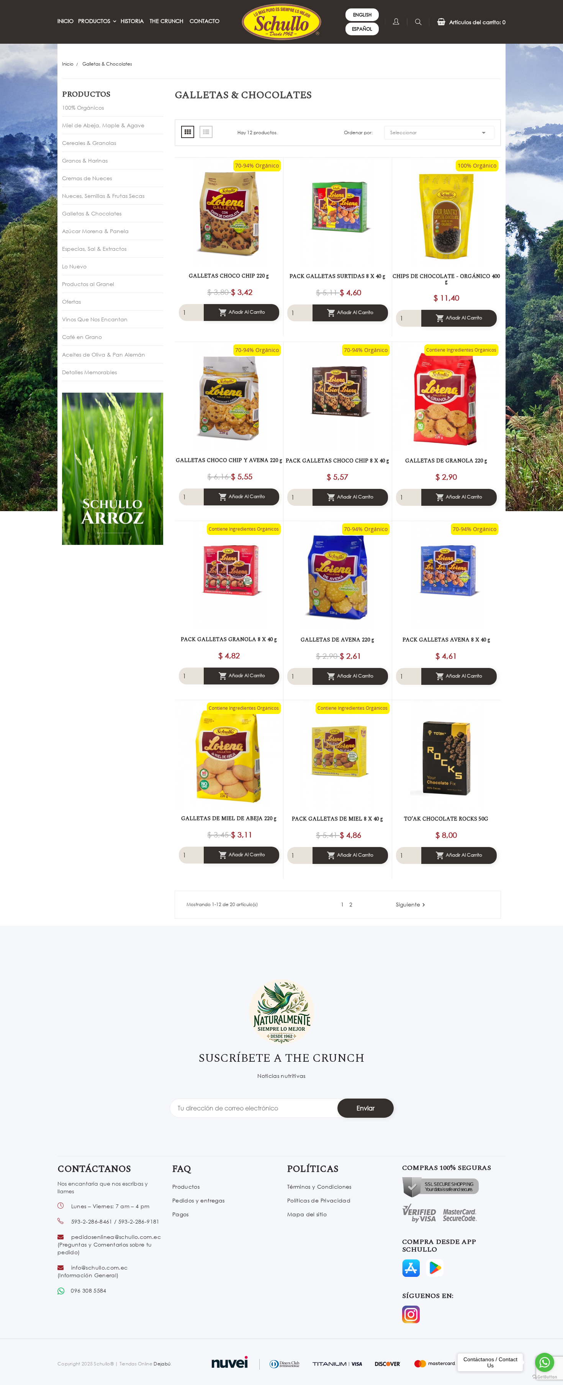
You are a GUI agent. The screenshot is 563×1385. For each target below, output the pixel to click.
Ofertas (71, 301)
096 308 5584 (88, 1290)
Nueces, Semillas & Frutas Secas (103, 195)
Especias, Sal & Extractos (94, 248)
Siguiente (411, 905)
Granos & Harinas (85, 160)
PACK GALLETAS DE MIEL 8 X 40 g (337, 819)
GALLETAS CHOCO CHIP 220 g (229, 276)
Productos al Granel (88, 284)
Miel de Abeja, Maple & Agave (103, 125)
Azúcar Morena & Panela (95, 231)
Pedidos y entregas (198, 1200)
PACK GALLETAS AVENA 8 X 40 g (446, 640)
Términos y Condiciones (319, 1186)
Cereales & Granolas (89, 142)
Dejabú (162, 1363)
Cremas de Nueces (87, 178)
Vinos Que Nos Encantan (95, 319)
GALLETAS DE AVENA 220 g (337, 640)
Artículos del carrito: (477, 22)
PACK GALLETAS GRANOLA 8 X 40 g (229, 639)
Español (362, 29)
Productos (86, 94)
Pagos (180, 1214)
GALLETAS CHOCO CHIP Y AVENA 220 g (229, 460)
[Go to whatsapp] (544, 1362)
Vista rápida (221, 211)
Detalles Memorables (89, 372)
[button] (467, 22)
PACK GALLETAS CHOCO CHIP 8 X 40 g (337, 461)
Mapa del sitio (307, 1214)
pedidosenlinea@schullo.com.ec (116, 1236)
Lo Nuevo (74, 266)
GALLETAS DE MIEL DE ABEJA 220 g (229, 818)
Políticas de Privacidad (318, 1200)
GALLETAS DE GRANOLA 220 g (446, 461)
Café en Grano (82, 336)
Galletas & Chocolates (91, 213)
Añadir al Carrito (241, 312)
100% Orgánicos (83, 107)
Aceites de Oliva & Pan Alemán (103, 354)
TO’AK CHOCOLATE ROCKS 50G (446, 819)
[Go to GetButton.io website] (544, 1377)
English (362, 15)
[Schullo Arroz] (112, 468)
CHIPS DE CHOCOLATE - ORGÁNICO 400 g (446, 279)
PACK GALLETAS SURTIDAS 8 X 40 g (337, 276)
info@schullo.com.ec (99, 1267)
